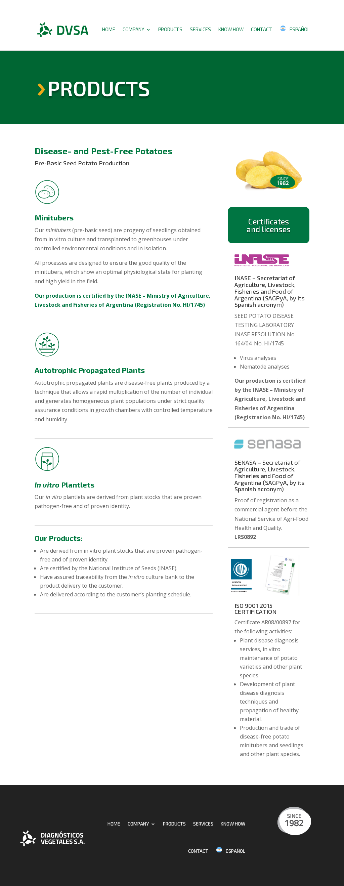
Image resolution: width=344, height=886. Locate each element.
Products (170, 29)
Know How (231, 29)
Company (133, 29)
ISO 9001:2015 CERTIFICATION (255, 608)
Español (300, 29)
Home (108, 29)
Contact (261, 29)
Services (200, 29)
